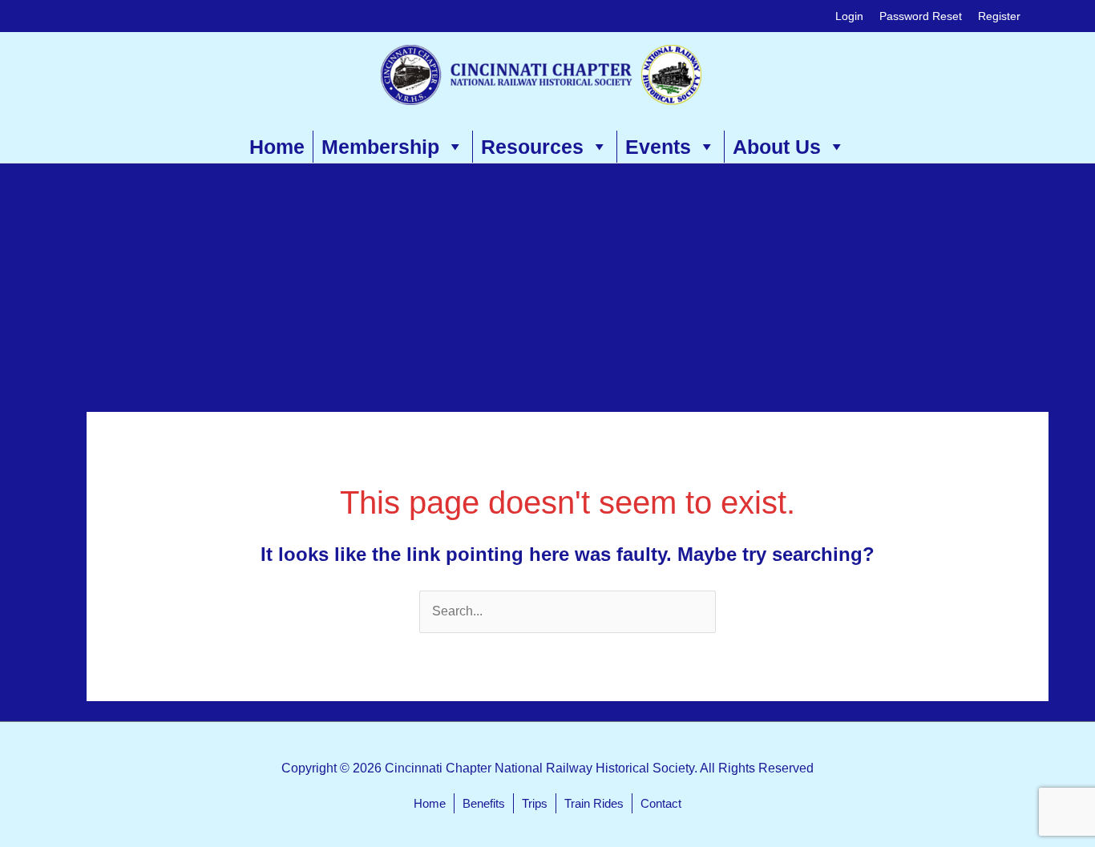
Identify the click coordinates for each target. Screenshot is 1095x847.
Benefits (484, 803)
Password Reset (920, 16)
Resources (532, 146)
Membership (380, 146)
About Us (777, 146)
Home (277, 146)
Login (849, 16)
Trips (535, 803)
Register (999, 16)
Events (658, 146)
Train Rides (594, 803)
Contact (660, 803)
